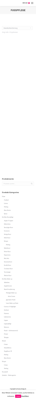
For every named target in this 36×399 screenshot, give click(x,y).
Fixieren (6, 313)
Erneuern (7, 231)
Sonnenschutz (8, 262)
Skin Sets (6, 258)
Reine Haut (7, 251)
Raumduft (5, 372)
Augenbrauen (8, 286)
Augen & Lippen (8, 220)
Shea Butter (7, 210)
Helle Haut (7, 238)
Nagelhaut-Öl (8, 351)
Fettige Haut (7, 234)
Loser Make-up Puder (12, 303)
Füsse (3, 196)
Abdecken (7, 282)
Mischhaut (7, 248)
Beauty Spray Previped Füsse (18, 163)
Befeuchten (7, 224)
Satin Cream (11, 296)
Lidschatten (7, 317)
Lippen (6, 320)
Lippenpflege (7, 324)
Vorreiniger (7, 272)
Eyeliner (6, 310)
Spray (5, 214)
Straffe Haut (7, 265)
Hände (4, 341)
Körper (6, 241)
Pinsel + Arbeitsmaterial (11, 330)
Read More (25, 396)
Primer (6, 334)
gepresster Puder (11, 300)
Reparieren (7, 255)
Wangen (6, 337)
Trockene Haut (8, 269)
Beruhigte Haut (8, 227)
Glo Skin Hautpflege (7, 217)
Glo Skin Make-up (7, 279)
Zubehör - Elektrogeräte (9, 375)
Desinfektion (7, 348)
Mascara (6, 327)
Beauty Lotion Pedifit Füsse (18, 118)
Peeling (6, 207)
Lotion (6, 203)
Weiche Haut (7, 275)
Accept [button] (18, 396)
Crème (6, 344)
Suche (31, 183)
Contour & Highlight (10, 306)
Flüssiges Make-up (11, 293)
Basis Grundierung (9, 289)
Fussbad (6, 200)
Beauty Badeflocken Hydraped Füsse (18, 74)
